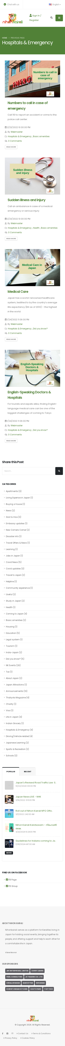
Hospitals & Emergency (20, 136)
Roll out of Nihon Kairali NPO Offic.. (34, 810)
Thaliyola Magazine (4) (17, 697)
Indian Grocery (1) (15, 723)
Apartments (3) (13, 491)
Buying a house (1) (15, 504)
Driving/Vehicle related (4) (19, 736)
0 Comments (15, 141)
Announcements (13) (16, 691)
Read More (11, 147)
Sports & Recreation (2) (17, 749)
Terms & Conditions (41, 1033)
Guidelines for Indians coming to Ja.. (36, 840)
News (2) (10, 510)
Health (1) (10, 607)
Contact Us (23, 1033)
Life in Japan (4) (14, 717)
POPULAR (10, 771)
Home (4, 38)
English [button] (56, 4)
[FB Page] (2, 1033)
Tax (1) (9, 671)
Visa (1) (9, 710)
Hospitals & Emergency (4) (19, 729)
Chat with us (13, 4)
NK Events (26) (13, 665)
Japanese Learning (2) (17, 742)
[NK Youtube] (12, 1033)
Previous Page (18, 38)
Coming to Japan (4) (16, 613)
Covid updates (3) (15, 568)
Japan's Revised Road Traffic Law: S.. (36, 782)
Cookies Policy (28, 1038)
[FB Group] (7, 1033)
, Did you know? (40, 328)
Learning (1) (12, 549)
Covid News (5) (13, 562)
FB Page (12, 879)
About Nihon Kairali (12, 923)
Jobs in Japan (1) (14, 555)
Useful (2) (11, 594)
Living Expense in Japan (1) (19, 497)
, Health (36, 228)
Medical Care (18, 291)
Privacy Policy (10, 1038)
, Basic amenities (41, 136)
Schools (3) (11, 755)
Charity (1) (11, 704)
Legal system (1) (14, 639)
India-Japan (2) (14, 652)
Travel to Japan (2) (15, 575)
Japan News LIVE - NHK (28, 796)
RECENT (27, 771)
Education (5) (13, 633)
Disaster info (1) (13, 536)
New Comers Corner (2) (18, 530)
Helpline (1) (11, 581)
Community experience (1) (19, 588)
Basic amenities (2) (16, 620)
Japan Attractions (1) (16, 684)
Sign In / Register (35, 18)
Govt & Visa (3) (13, 517)
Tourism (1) (11, 646)
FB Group (13, 886)
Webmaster (17, 132)
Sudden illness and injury (26, 200)
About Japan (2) (14, 678)
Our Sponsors (10, 964)
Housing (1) (11, 626)
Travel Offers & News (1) (18, 542)
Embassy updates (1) (16, 523)
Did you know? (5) (15, 659)
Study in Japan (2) (15, 601)
